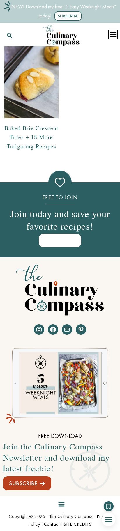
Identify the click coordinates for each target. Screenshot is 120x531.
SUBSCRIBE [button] (68, 16)
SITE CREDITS (77, 524)
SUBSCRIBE (23, 483)
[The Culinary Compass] (61, 34)
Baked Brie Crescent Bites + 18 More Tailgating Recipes (31, 137)
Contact (52, 524)
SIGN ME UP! (60, 240)
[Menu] (60, 502)
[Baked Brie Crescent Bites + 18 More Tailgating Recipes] (31, 82)
